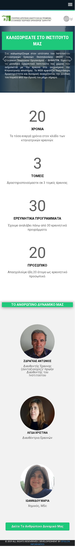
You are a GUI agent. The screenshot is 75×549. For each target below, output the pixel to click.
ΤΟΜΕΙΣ (37, 176)
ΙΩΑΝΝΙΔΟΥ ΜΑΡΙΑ (37, 500)
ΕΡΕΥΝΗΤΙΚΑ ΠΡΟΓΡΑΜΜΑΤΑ (37, 218)
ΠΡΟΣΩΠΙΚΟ (37, 265)
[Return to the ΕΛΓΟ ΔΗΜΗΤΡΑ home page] (27, 18)
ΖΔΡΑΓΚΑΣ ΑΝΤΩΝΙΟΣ (37, 361)
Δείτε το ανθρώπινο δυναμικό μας (37, 526)
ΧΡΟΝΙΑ (37, 129)
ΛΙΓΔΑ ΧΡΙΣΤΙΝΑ (37, 432)
